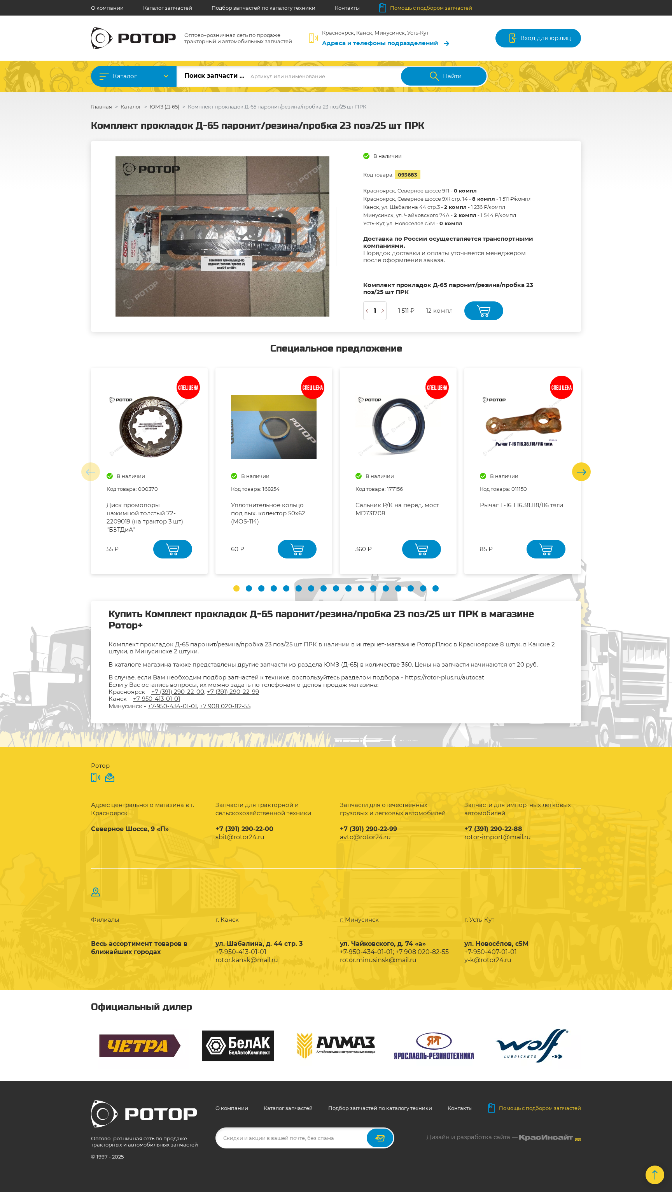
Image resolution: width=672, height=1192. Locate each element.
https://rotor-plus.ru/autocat (444, 677)
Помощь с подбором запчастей (431, 8)
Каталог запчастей (167, 8)
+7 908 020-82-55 (225, 706)
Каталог (125, 76)
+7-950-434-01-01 (172, 706)
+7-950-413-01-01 (156, 698)
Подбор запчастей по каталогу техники (263, 8)
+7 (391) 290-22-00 (177, 691)
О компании (107, 8)
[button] (236, 588)
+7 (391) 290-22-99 (233, 691)
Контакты (347, 8)
